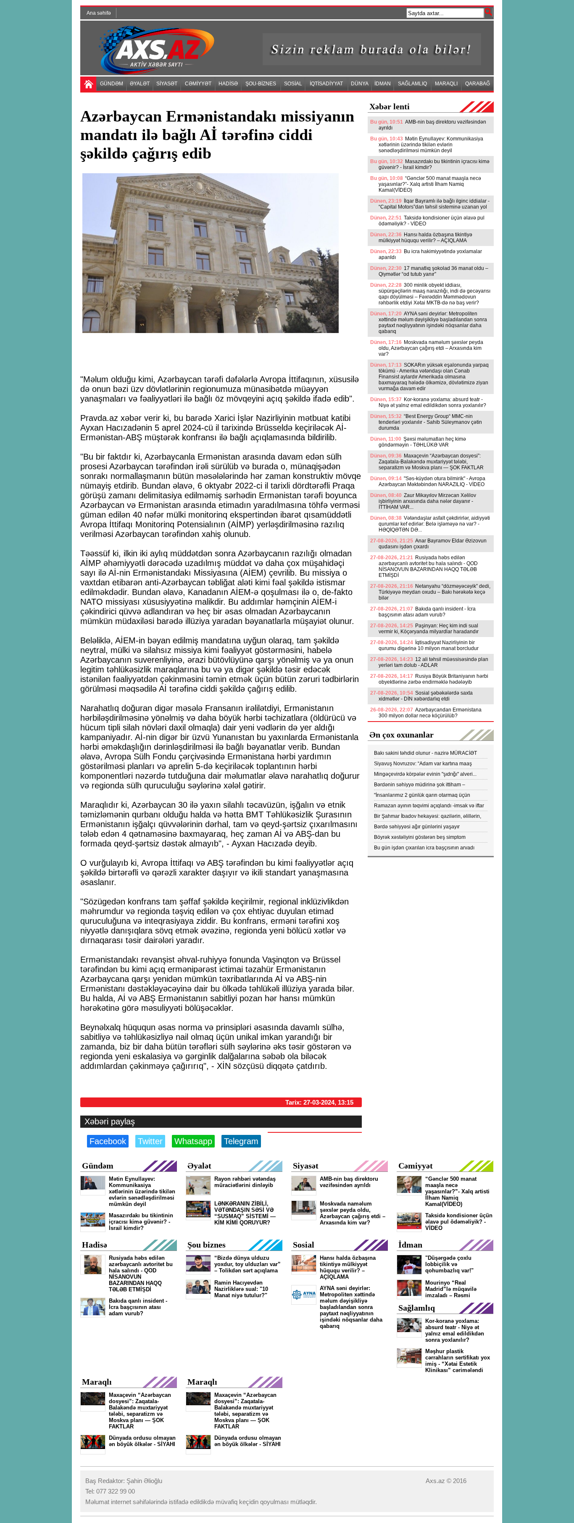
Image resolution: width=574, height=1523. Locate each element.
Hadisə (94, 1244)
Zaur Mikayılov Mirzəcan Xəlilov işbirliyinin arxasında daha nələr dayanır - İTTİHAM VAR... (427, 501)
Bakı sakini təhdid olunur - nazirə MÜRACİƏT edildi (425, 753)
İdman (410, 1244)
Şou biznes (206, 1244)
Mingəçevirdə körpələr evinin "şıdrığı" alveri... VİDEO (425, 774)
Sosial (303, 1244)
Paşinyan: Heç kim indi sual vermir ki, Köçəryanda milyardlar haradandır (429, 629)
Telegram (241, 1141)
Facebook (108, 1141)
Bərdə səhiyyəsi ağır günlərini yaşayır (417, 827)
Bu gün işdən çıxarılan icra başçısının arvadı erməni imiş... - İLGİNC (424, 848)
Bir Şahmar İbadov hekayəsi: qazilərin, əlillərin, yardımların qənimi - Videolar (427, 816)
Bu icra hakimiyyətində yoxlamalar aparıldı (430, 254)
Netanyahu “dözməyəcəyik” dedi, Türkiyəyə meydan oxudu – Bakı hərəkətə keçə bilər (434, 592)
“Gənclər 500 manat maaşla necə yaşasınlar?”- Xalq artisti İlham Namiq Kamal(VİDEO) (430, 184)
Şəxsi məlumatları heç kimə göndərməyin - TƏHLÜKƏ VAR (422, 442)
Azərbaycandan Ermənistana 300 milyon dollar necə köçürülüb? (430, 713)
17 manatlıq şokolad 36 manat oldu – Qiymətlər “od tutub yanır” (433, 271)
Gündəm (97, 1165)
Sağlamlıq (416, 1307)
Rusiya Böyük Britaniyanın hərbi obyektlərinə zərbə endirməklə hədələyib (433, 679)
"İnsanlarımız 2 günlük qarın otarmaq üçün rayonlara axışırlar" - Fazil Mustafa (422, 795)
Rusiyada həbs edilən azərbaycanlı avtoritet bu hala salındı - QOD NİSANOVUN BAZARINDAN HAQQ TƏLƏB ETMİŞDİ (428, 566)
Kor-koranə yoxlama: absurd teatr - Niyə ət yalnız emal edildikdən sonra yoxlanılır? (432, 402)
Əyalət (199, 1165)
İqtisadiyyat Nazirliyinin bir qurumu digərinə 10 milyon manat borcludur (429, 645)
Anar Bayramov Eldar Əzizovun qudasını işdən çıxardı (433, 544)
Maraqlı (97, 1381)
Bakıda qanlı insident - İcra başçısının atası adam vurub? (427, 612)
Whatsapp (193, 1141)
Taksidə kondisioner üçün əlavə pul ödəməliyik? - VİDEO (431, 221)
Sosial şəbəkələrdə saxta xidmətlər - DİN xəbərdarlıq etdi (426, 696)
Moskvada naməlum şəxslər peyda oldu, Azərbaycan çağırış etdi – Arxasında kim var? (431, 348)
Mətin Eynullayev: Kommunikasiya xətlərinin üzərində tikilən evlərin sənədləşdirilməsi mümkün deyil (431, 144)
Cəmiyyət (415, 1165)
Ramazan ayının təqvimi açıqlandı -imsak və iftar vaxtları (429, 806)
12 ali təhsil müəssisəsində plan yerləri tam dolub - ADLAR (433, 662)
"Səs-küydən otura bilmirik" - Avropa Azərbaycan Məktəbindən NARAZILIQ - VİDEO (432, 481)
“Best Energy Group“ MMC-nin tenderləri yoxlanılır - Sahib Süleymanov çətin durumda (430, 422)
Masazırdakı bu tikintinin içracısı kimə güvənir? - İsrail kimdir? (434, 164)
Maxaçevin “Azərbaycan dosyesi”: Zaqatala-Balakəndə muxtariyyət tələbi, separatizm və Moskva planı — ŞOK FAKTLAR (431, 462)
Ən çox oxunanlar (401, 734)
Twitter (150, 1141)
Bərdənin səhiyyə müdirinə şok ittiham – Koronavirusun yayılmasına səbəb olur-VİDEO (426, 785)
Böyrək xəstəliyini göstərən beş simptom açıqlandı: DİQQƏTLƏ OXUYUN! (420, 837)
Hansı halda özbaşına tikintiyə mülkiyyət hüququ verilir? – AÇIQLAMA (425, 237)
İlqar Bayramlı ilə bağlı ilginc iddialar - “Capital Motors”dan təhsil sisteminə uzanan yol (434, 204)
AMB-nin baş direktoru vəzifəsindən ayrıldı (432, 125)
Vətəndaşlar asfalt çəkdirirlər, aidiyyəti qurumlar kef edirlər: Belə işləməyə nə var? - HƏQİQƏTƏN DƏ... (434, 524)
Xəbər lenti (389, 106)
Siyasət (306, 1165)
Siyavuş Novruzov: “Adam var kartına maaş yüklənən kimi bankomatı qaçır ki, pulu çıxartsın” (428, 764)
